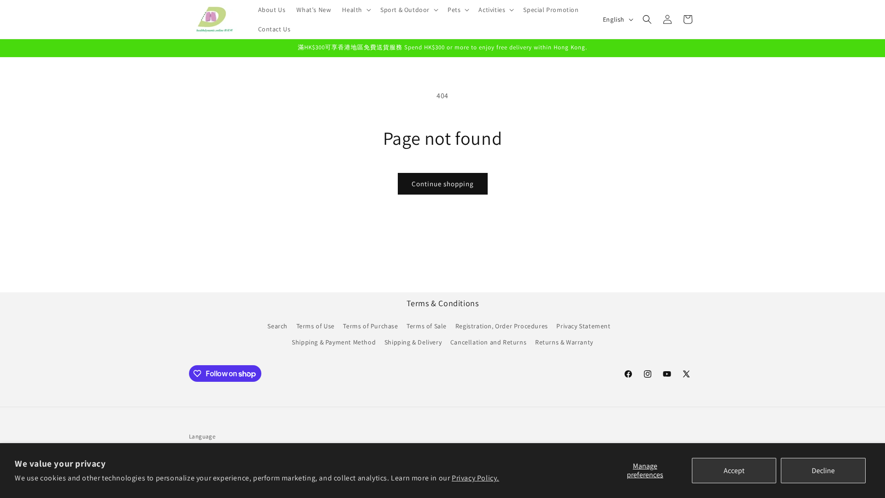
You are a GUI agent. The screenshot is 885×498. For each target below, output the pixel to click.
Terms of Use (315, 326)
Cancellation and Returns (488, 342)
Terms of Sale (427, 326)
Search (277, 326)
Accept (734, 470)
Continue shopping (443, 183)
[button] (355, 9)
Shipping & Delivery (413, 342)
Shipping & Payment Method (334, 342)
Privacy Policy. (475, 478)
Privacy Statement (583, 326)
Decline (823, 470)
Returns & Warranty (564, 342)
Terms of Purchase (370, 326)
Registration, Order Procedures (501, 326)
